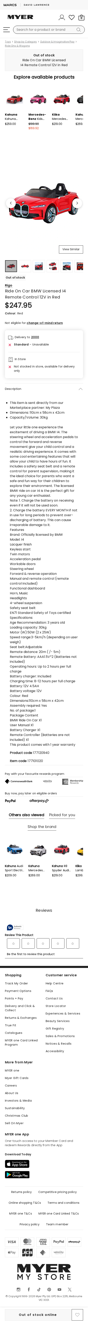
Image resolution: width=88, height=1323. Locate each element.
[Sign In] (62, 17)
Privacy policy (29, 1224)
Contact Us (54, 998)
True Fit (10, 1025)
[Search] (79, 30)
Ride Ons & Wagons (17, 46)
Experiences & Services (63, 1013)
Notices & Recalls (58, 1044)
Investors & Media (18, 1101)
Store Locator (56, 1006)
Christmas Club (16, 1116)
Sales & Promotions (60, 1036)
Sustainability (15, 1108)
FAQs (49, 991)
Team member (57, 1224)
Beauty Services (58, 1021)
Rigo (8, 285)
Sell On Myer (14, 1123)
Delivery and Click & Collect (20, 1008)
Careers (11, 1086)
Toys (8, 41)
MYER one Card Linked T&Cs (58, 1213)
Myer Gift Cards (16, 1078)
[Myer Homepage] (20, 19)
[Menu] (6, 29)
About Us (11, 1093)
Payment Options (18, 991)
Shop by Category (25, 41)
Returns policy (21, 1192)
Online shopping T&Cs (25, 1203)
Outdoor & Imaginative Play (57, 41)
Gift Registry (55, 1029)
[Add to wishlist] (77, 1315)
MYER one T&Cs (20, 1213)
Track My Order (16, 983)
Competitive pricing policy (57, 1192)
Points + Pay (14, 998)
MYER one (12, 1070)
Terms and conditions (63, 1203)
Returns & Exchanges (21, 1018)
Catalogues (13, 1033)
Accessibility (55, 1051)
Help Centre (55, 983)
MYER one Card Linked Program (21, 1042)
